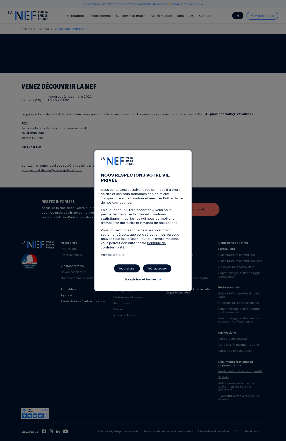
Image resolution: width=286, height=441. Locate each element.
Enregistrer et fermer (140, 279)
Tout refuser (127, 268)
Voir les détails (112, 254)
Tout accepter (157, 268)
